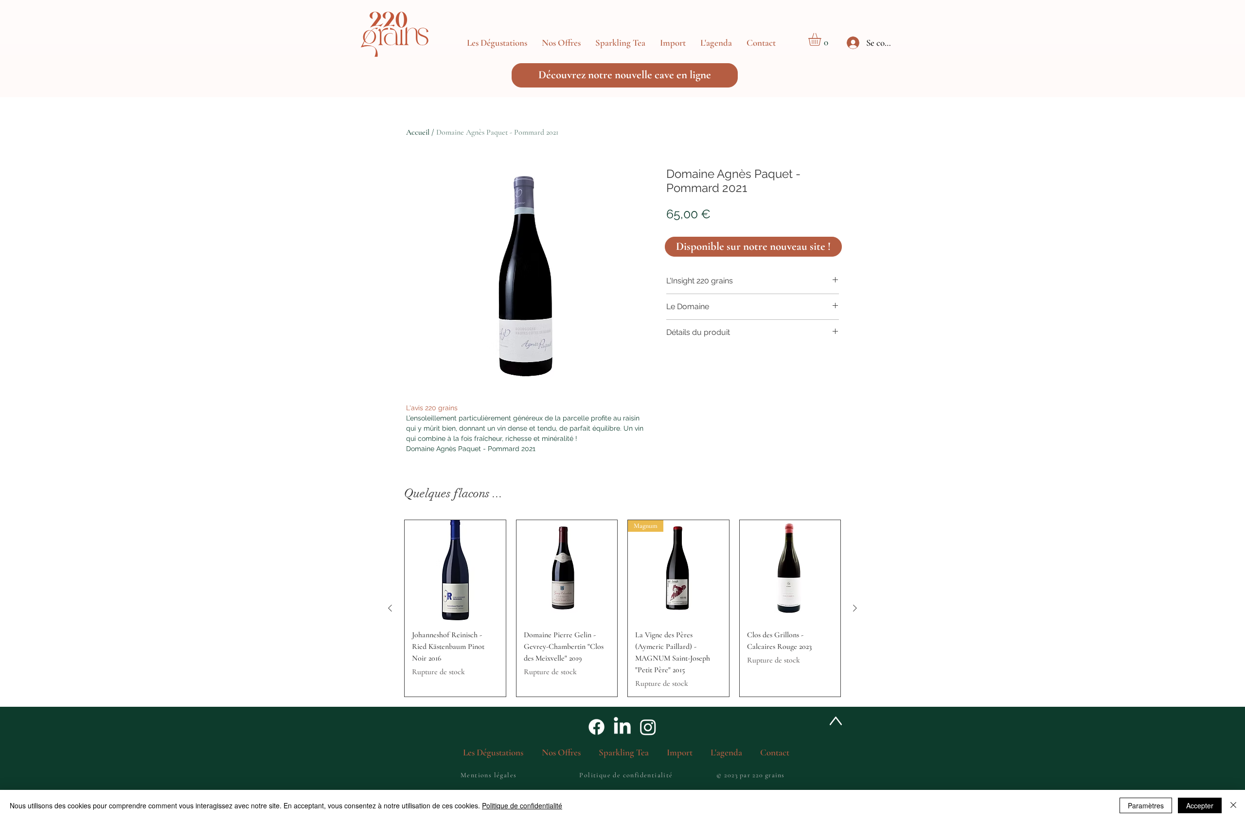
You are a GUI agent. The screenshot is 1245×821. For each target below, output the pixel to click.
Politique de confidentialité (522, 805)
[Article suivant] (855, 608)
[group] (622, 608)
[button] (561, 43)
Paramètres (1146, 805)
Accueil (417, 132)
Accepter (1199, 805)
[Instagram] (648, 726)
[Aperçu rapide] (455, 570)
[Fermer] (1233, 805)
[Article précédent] (390, 608)
